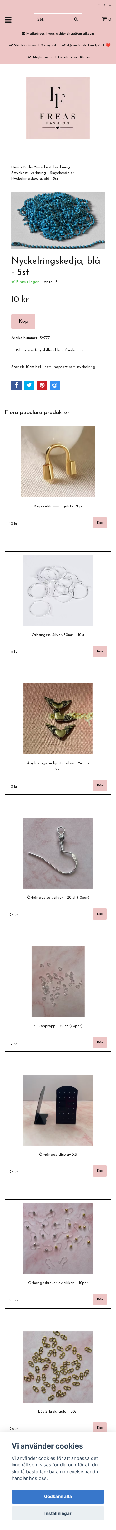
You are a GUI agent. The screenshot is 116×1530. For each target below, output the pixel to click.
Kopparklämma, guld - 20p (58, 506)
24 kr (13, 915)
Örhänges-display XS (58, 1155)
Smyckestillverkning (30, 173)
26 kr (13, 1429)
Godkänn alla (58, 1496)
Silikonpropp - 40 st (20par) (58, 1026)
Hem (17, 167)
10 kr (13, 524)
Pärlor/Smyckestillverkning (48, 167)
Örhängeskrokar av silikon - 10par (58, 1283)
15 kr (13, 1044)
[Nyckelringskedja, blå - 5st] (58, 220)
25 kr (13, 1300)
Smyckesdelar (64, 173)
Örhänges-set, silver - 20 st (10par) (58, 898)
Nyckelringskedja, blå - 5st (35, 179)
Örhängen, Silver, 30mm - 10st (58, 635)
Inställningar (58, 1513)
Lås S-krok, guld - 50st (58, 1411)
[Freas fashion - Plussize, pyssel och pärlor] (58, 108)
